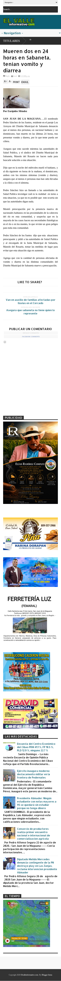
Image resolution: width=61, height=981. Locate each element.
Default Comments (31, 333)
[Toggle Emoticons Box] (5, 342)
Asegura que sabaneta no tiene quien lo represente (30, 311)
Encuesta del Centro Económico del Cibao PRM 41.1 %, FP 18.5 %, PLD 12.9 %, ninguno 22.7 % (36, 747)
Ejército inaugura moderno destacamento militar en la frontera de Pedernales (33, 774)
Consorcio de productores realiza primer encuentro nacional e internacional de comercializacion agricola (33, 833)
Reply (7, 76)
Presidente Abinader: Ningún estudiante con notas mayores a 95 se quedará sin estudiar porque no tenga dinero (36, 803)
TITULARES (11, 41)
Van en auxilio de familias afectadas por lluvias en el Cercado (30, 301)
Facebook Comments (31, 336)
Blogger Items (47, 975)
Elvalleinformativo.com (29, 975)
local (15, 76)
